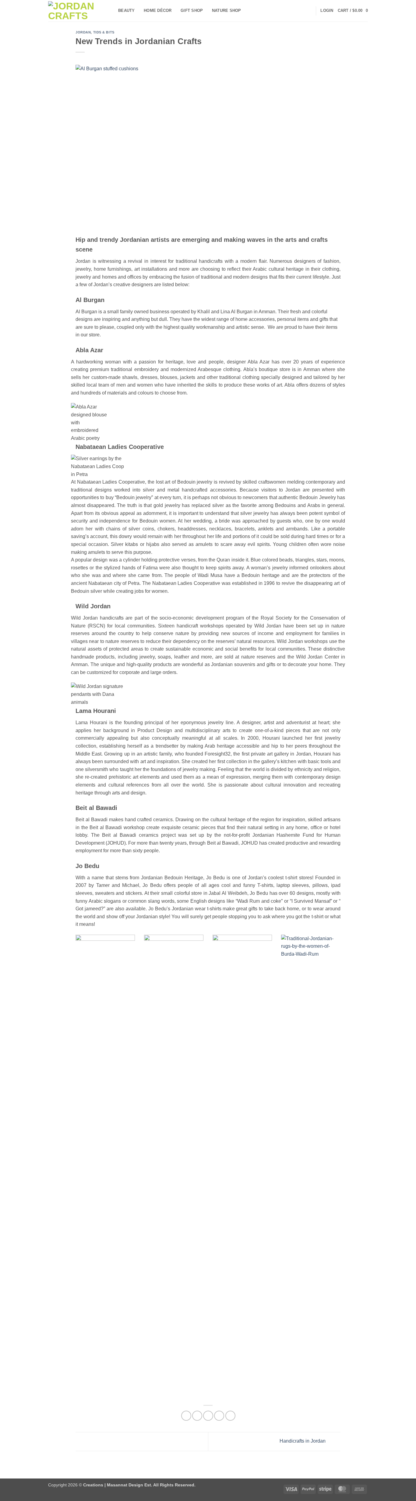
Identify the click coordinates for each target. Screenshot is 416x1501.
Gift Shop (192, 10)
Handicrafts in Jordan (303, 1441)
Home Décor (158, 10)
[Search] (309, 10)
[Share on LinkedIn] (230, 1416)
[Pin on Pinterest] (219, 1416)
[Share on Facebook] (186, 1416)
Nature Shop (226, 10)
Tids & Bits (104, 32)
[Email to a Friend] (208, 1416)
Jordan (83, 32)
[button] (326, 11)
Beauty (126, 10)
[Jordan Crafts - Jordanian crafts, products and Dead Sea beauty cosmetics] (78, 11)
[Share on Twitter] (197, 1416)
